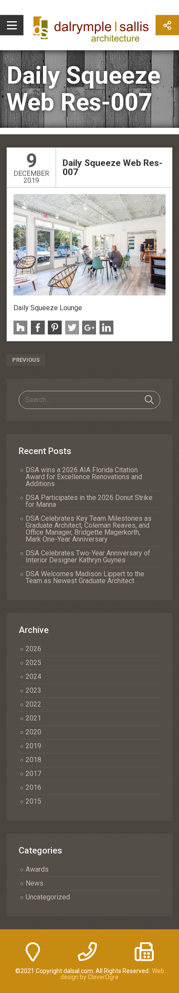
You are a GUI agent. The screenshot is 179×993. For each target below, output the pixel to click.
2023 (33, 690)
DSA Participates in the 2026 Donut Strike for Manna (89, 501)
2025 (33, 663)
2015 (33, 801)
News (34, 883)
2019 (33, 746)
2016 (33, 787)
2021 (33, 718)
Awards (37, 869)
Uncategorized (48, 897)
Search (149, 400)
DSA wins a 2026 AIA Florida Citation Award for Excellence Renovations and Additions (84, 477)
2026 (33, 649)
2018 (33, 760)
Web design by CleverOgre (112, 973)
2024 (33, 676)
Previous (26, 360)
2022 (33, 704)
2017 (33, 773)
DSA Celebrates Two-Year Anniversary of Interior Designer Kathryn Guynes (88, 556)
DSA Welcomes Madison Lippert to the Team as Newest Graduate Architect (85, 577)
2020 (33, 732)
